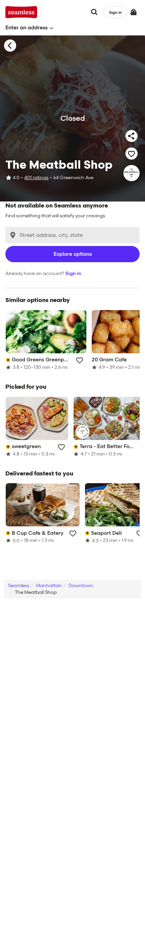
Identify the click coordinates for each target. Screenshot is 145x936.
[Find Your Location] (12, 235)
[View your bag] (133, 12)
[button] (29, 27)
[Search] (94, 12)
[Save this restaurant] (131, 153)
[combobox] (72, 235)
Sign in (73, 273)
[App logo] (21, 12)
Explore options (73, 254)
